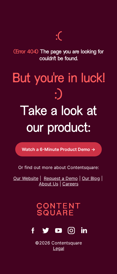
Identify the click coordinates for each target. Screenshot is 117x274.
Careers (70, 183)
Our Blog (91, 178)
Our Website (25, 178)
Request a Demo (61, 178)
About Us (48, 183)
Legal (58, 248)
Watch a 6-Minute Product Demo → (58, 149)
